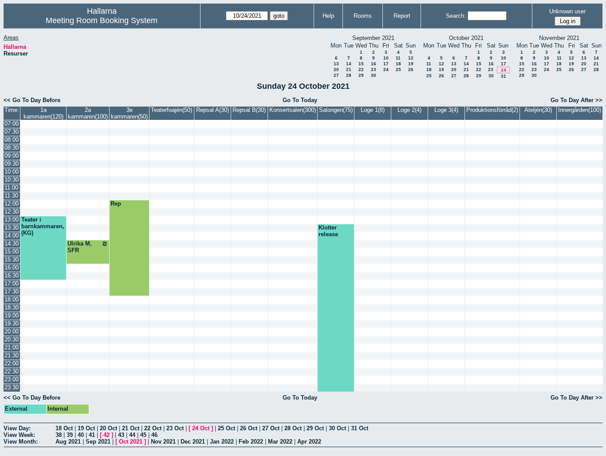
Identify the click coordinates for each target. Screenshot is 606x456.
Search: (456, 15)
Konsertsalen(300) (292, 110)
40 (81, 435)
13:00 (11, 219)
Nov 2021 (163, 441)
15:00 (11, 251)
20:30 (11, 339)
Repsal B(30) (249, 110)
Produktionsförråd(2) (492, 110)
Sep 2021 (98, 441)
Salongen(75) (336, 110)
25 (398, 69)
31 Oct (359, 428)
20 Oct (108, 428)
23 (373, 69)
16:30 (11, 275)
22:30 (11, 371)
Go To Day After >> (576, 100)
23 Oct (175, 428)
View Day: (17, 428)
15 (361, 63)
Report (402, 15)
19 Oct (86, 428)
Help (328, 15)
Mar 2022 (280, 441)
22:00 (11, 363)
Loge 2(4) (409, 110)
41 (92, 435)
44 (132, 435)
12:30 (11, 211)
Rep (115, 203)
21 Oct (130, 428)
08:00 (11, 139)
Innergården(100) (579, 110)
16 (373, 63)
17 (386, 63)
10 (386, 58)
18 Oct (64, 428)
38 (58, 435)
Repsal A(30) (212, 110)
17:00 (11, 283)
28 (348, 75)
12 (410, 58)
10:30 (11, 179)
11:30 (11, 195)
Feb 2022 (251, 441)
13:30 (11, 227)
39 (70, 435)
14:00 (11, 235)
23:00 (11, 379)
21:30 (11, 355)
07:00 (11, 123)
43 (121, 435)
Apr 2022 (309, 441)
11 (398, 58)
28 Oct (293, 428)
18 (398, 63)
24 (386, 69)
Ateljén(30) (538, 110)
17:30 (11, 291)
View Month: (21, 441)
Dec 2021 (193, 441)
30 (373, 75)
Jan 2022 (222, 441)
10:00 (11, 171)
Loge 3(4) (446, 110)
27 (336, 75)
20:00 (11, 331)
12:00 (11, 203)
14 (348, 63)
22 (361, 69)
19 (410, 63)
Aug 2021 (68, 441)
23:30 (11, 387)
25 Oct (226, 428)
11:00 (11, 187)
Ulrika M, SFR (79, 247)
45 (143, 435)
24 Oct (200, 428)
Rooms (363, 15)
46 (154, 435)
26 (410, 69)
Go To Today (300, 100)
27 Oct (270, 428)
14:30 (11, 243)
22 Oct (152, 428)
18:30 (11, 307)
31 (503, 76)
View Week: (19, 435)
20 (336, 69)
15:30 (11, 259)
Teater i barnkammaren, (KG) (42, 226)
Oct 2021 (130, 441)
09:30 (11, 163)
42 (106, 435)
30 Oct (337, 428)
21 (348, 69)
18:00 (11, 299)
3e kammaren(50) (129, 113)
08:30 (11, 147)
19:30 (11, 323)
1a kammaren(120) (43, 113)
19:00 (11, 315)
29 (361, 75)
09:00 (11, 155)
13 (336, 63)
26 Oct (248, 428)
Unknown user (567, 11)
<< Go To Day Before (32, 100)
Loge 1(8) (373, 110)
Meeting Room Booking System (101, 20)
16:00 (11, 267)
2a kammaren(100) (88, 113)
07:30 (11, 131)
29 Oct (315, 428)
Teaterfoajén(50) (171, 110)
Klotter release (328, 231)
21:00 (11, 347)
